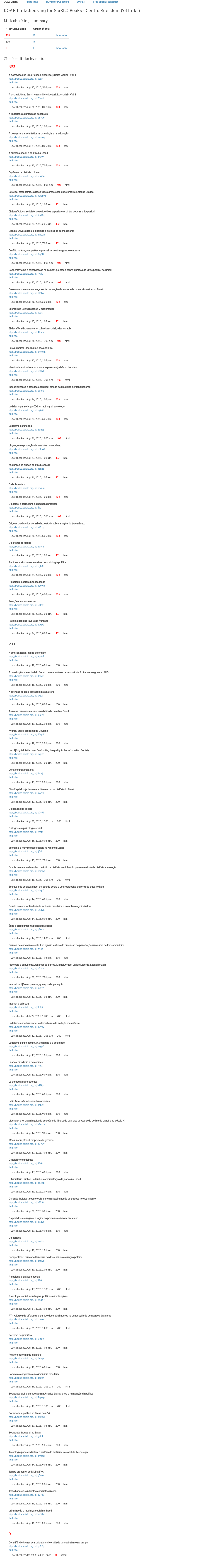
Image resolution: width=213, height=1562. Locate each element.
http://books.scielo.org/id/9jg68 (26, 254)
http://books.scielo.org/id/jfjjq (25, 507)
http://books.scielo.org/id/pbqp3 (27, 890)
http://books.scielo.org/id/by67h (26, 410)
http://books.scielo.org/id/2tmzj (26, 429)
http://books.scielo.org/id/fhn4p (26, 1358)
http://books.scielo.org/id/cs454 (26, 488)
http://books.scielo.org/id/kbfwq (26, 1260)
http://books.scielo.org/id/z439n (26, 1514)
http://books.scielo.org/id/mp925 (27, 988)
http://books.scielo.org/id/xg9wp (27, 585)
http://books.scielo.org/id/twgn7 (26, 1046)
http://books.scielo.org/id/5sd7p (27, 910)
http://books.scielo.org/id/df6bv (26, 293)
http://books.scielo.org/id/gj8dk (26, 1436)
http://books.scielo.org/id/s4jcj (26, 695)
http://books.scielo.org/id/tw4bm (27, 1241)
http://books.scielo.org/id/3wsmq (27, 195)
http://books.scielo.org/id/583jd (26, 371)
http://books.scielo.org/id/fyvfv (26, 273)
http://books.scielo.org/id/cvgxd (26, 754)
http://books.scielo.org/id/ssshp (26, 390)
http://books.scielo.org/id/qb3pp (27, 1182)
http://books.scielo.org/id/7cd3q (26, 215)
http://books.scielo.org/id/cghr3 (26, 566)
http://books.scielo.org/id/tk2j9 (26, 1007)
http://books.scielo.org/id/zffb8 (26, 1202)
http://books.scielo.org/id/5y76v (26, 1494)
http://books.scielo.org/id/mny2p (27, 234)
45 (34, 41)
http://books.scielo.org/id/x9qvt (26, 624)
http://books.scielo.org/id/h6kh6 (26, 468)
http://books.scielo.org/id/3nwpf (26, 676)
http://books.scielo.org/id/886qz (27, 1280)
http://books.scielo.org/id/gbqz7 (27, 1300)
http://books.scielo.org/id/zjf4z (26, 948)
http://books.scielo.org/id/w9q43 (27, 449)
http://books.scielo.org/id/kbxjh (26, 78)
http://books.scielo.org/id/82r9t (26, 1163)
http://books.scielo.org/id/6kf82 (26, 1338)
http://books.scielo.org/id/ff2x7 (26, 1065)
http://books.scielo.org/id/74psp (27, 1397)
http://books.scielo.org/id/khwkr (26, 1319)
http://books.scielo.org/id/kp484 (26, 176)
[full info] (13, 82)
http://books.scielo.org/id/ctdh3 (26, 312)
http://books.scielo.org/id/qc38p (26, 1546)
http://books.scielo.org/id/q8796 (27, 117)
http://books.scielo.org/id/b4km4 (27, 1416)
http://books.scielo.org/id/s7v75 (26, 812)
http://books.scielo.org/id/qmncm (27, 351)
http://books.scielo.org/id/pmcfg (27, 1455)
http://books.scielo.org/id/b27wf (27, 1143)
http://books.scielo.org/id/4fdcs (26, 332)
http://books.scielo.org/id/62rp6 (26, 734)
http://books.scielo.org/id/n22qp (26, 527)
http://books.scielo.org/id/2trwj (26, 773)
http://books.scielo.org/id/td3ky (26, 1085)
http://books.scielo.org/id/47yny (26, 1026)
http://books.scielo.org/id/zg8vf (26, 656)
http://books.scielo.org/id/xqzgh (26, 1377)
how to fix (61, 35)
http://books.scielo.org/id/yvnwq (27, 137)
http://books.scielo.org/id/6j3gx (26, 605)
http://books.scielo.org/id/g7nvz (26, 1475)
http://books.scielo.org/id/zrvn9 (26, 156)
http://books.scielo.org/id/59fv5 (26, 546)
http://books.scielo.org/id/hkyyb (26, 793)
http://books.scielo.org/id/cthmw (27, 871)
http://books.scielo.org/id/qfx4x (26, 929)
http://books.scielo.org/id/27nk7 (26, 98)
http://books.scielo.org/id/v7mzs (27, 1124)
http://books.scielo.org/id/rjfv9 (25, 851)
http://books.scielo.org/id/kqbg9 (26, 1105)
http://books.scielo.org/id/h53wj (26, 715)
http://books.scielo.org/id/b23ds (27, 968)
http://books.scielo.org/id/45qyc (26, 1221)
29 (34, 35)
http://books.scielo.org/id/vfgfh (26, 831)
